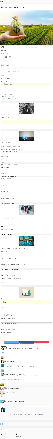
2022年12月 (1, 423)
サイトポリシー (18, 434)
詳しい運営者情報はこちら (34, 47)
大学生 (2, 352)
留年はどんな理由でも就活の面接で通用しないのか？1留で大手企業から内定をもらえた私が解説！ (14, 374)
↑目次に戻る (2, 126)
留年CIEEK (1, 1)
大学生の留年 (1, 428)
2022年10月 (1, 424)
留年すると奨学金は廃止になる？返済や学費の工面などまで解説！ (11, 361)
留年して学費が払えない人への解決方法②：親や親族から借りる (9, 98)
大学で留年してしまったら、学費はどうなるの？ (6, 94)
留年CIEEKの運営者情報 (19, 436)
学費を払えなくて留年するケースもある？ (6, 95)
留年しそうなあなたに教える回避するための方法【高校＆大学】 (11, 365)
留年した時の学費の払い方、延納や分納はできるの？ (8, 96)
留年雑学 (2, 351)
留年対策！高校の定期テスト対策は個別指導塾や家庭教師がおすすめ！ (11, 388)
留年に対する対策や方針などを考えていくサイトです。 (5, 433)
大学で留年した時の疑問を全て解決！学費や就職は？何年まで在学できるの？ (12, 392)
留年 (3, 352)
